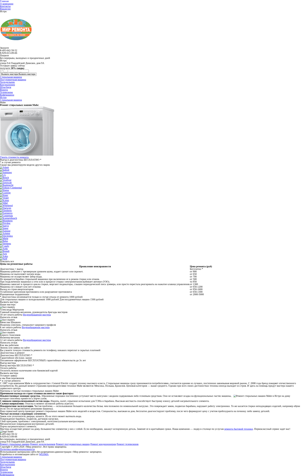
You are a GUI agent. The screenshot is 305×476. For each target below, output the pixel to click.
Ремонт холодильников (42, 444)
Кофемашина (7, 474)
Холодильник (7, 462)
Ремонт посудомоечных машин (73, 444)
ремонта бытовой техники (238, 429)
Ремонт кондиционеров (103, 444)
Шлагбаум (5, 467)
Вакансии (5, 8)
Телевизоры (6, 472)
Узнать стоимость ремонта (14, 157)
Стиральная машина (11, 100)
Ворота (4, 469)
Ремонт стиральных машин (15, 444)
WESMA (44, 454)
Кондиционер (7, 464)
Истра (3, 97)
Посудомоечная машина (13, 459)
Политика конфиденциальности (17, 449)
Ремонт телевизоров (128, 444)
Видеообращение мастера (37, 314)
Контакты (5, 6)
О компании (6, 3)
